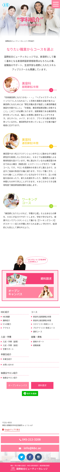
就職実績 (36, 345)
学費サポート (8, 349)
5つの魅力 (7, 324)
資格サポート (38, 342)
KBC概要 (6, 317)
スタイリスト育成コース (43, 324)
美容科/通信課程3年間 (42, 320)
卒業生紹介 (7, 359)
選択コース (37, 331)
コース (34, 312)
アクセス (6, 328)
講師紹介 (6, 320)
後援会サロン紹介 (10, 378)
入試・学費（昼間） (11, 342)
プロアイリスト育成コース (44, 328)
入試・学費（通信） (11, 345)
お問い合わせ (8, 365)
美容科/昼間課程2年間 (42, 317)
